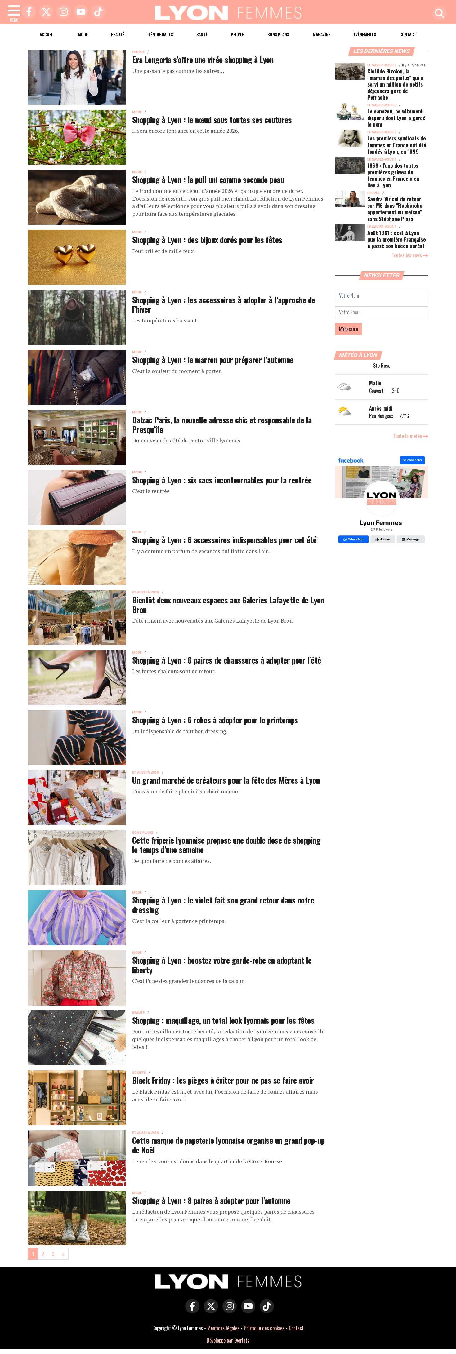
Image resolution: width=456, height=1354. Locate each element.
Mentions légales (223, 1328)
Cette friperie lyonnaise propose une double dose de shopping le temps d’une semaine (226, 844)
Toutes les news (407, 255)
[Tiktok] (96, 12)
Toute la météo (408, 436)
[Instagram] (62, 12)
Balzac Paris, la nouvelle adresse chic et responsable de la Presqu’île (222, 424)
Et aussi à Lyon (145, 592)
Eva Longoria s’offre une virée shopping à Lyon (202, 59)
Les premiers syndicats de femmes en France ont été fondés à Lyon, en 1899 (396, 144)
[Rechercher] (438, 13)
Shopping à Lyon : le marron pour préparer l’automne (212, 359)
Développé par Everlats (228, 1340)
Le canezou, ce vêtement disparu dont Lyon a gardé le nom (396, 117)
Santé (202, 34)
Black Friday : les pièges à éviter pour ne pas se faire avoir (223, 1080)
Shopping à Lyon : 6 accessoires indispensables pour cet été (224, 539)
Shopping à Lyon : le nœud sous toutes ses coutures (212, 119)
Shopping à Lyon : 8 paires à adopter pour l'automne (211, 1200)
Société (139, 1073)
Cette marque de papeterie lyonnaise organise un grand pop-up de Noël (228, 1145)
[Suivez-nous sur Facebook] (381, 500)
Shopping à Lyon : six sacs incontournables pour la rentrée (221, 480)
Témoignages (160, 34)
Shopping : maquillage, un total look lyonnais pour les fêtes (223, 1020)
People (237, 34)
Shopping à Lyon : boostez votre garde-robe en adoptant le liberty (222, 964)
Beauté (117, 34)
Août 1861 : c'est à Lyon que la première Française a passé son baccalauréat (396, 239)
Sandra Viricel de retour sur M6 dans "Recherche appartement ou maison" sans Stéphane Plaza (394, 208)
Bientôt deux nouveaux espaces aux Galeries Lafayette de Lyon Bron (228, 604)
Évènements (365, 34)
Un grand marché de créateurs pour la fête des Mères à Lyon (226, 780)
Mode (83, 34)
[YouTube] (79, 12)
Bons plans (278, 34)
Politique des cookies (264, 1328)
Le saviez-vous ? (381, 65)
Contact (408, 34)
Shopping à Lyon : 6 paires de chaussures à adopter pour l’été (226, 660)
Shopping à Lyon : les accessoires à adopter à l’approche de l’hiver (223, 304)
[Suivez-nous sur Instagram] (228, 1310)
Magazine (321, 34)
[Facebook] (27, 12)
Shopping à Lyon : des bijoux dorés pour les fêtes (207, 239)
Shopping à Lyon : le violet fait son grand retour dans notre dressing (223, 904)
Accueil (47, 34)
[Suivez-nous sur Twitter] (209, 1310)
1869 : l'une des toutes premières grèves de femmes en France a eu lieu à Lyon (393, 175)
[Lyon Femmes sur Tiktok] (265, 1310)
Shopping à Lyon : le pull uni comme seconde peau (208, 179)
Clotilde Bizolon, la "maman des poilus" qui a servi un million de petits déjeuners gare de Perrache (395, 84)
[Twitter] (44, 12)
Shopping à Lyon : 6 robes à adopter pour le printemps (215, 720)
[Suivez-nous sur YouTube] (246, 1310)
